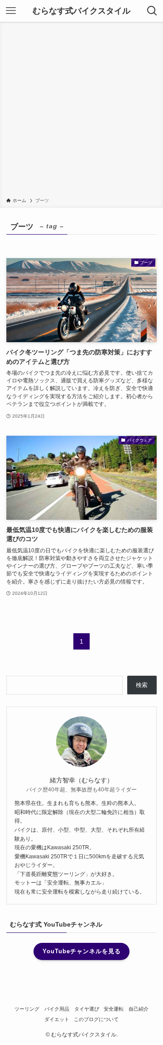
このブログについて (96, 1019)
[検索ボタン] (152, 11)
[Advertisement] (81, 111)
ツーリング (26, 1009)
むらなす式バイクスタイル (81, 11)
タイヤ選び (86, 1009)
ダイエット (56, 1019)
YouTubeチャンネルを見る (82, 951)
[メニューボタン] (11, 11)
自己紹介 (139, 1009)
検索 (142, 685)
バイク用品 (56, 1009)
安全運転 (114, 1009)
